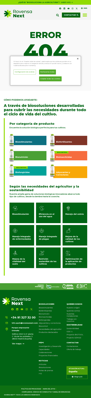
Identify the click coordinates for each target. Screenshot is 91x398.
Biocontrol (43, 326)
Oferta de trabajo (74, 349)
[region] (45, 70)
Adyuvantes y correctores (50, 323)
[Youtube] (68, 8)
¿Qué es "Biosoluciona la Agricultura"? (39, 2)
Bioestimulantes (46, 308)
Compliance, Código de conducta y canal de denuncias (46, 392)
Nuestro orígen (73, 308)
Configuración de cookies (25, 72)
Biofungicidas (44, 320)
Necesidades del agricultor (50, 329)
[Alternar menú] (84, 15)
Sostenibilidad (74, 325)
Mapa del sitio (49, 389)
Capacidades (44, 349)
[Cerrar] (77, 58)
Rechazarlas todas (47, 72)
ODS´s (69, 332)
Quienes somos (74, 304)
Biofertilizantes (45, 311)
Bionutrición (44, 314)
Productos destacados (48, 332)
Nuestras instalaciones (72, 315)
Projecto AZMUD (74, 338)
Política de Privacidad (31, 389)
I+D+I (41, 342)
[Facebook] (60, 8)
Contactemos (72, 346)
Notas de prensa (46, 370)
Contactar (72, 343)
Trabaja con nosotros (72, 320)
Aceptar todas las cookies (50, 79)
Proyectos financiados (48, 355)
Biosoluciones (46, 304)
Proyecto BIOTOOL (75, 335)
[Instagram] (72, 8)
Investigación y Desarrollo (50, 346)
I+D (40, 374)
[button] (57, 15)
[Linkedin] (64, 8)
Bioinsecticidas (45, 317)
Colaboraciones (45, 352)
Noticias (43, 361)
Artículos (42, 364)
